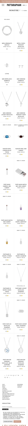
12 (5, 377)
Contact (19, 387)
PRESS (3, 387)
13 (7, 377)
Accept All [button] (17, 421)
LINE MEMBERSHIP (6, 396)
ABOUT (3, 385)
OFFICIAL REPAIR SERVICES (8, 393)
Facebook (19, 385)
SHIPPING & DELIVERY (7, 391)
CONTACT (4, 388)
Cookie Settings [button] (8, 421)
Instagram (20, 384)
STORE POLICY (5, 397)
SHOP (3, 384)
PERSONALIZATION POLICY (8, 395)
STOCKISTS (4, 389)
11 (22, 375)
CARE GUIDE (5, 392)
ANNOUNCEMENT (6, 399)
